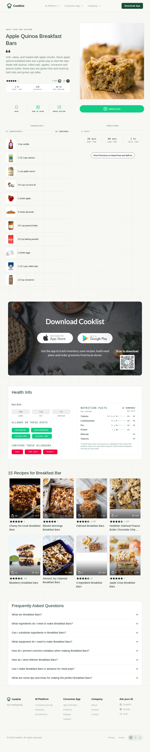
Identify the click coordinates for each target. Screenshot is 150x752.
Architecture (41, 714)
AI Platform (51, 5)
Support (67, 719)
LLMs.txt (101, 737)
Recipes (67, 714)
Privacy (111, 737)
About (94, 705)
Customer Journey (44, 705)
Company (92, 5)
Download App (132, 5)
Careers (95, 709)
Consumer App (72, 5)
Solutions (39, 709)
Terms (122, 737)
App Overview (70, 705)
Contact (95, 714)
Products (67, 709)
